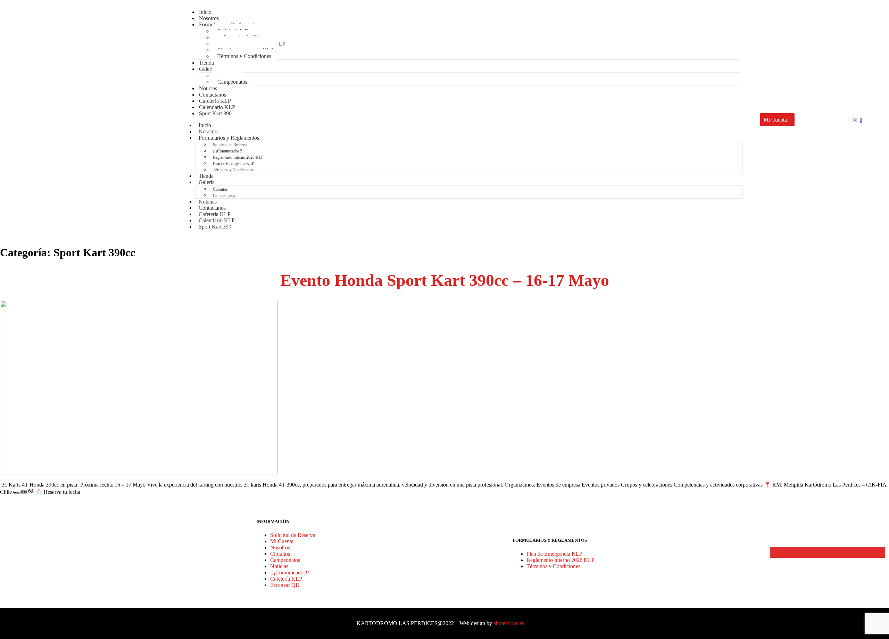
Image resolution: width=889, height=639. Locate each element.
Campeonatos (232, 82)
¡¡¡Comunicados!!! (228, 151)
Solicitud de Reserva (230, 144)
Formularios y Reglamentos (229, 138)
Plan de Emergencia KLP (233, 163)
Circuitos (220, 189)
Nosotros (280, 547)
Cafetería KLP (286, 579)
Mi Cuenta (281, 541)
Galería (207, 69)
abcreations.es (508, 623)
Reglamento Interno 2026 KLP (238, 157)
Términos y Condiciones (244, 56)
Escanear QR (284, 585)
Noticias (279, 566)
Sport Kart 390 (215, 113)
